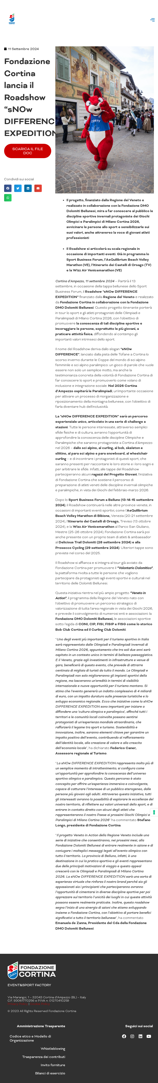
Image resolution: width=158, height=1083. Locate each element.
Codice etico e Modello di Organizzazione (30, 1038)
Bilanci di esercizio (50, 1073)
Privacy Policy (18, 1004)
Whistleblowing (53, 1048)
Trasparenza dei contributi (43, 1057)
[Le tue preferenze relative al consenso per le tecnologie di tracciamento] (154, 812)
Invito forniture (53, 1065)
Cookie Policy (40, 1004)
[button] (152, 20)
